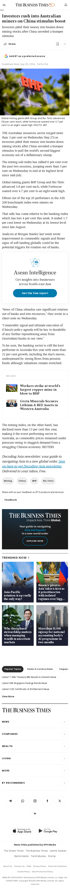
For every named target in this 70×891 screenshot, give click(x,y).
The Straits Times (14, 850)
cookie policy (23, 871)
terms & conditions (57, 866)
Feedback (11, 499)
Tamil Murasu (38, 856)
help (29, 866)
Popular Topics (13, 669)
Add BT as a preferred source (27, 56)
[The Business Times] (32, 5)
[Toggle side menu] (4, 4)
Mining (8, 480)
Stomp (52, 856)
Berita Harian (21, 856)
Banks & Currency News (40, 669)
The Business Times (37, 850)
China (22, 480)
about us (7, 866)
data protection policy (42, 871)
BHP (34, 480)
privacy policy (39, 866)
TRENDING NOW (14, 558)
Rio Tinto (48, 480)
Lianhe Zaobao (58, 850)
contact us (19, 866)
